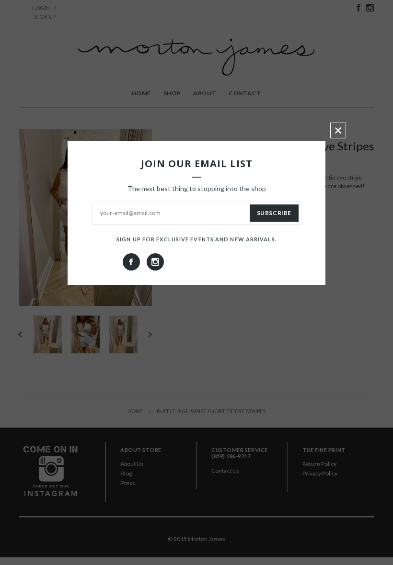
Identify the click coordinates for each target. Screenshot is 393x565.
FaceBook (131, 262)
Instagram (155, 262)
